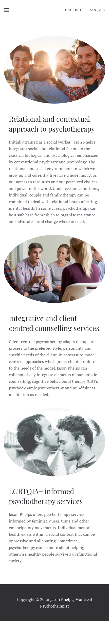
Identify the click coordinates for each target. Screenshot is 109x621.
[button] (6, 10)
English (73, 10)
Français (95, 10)
